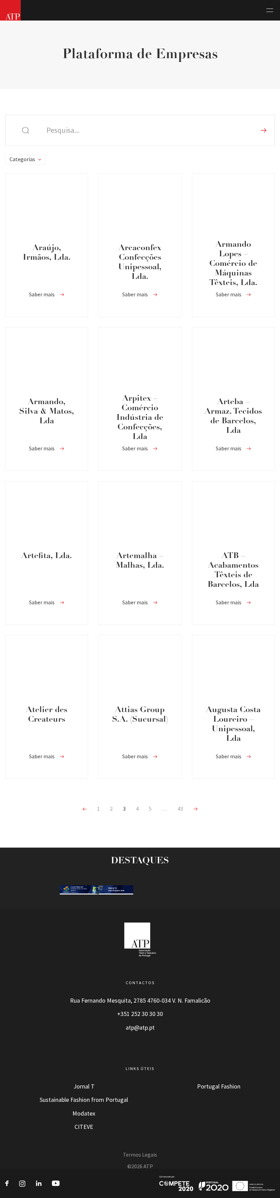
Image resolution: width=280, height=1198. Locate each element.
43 (180, 808)
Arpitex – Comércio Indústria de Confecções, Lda (139, 418)
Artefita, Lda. (46, 556)
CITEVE (83, 1127)
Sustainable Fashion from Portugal (84, 1100)
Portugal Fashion (218, 1086)
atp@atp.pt (140, 1027)
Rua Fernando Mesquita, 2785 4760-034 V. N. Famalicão (140, 1000)
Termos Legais (140, 1154)
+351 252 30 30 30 (140, 1014)
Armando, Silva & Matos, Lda (46, 411)
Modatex (83, 1113)
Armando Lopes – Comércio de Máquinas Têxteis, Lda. (233, 264)
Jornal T (84, 1086)
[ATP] (10, 10)
